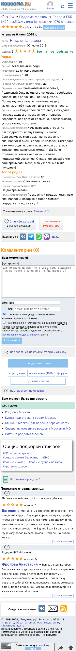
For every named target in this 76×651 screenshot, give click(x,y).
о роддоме (17, 373)
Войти (50, 8)
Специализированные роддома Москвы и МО (38, 428)
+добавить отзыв (54, 27)
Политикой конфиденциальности (21, 334)
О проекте (7, 622)
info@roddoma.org (12, 625)
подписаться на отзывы (26, 390)
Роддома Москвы (17, 412)
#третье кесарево (15, 466)
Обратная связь (26, 622)
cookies (44, 645)
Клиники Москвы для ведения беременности (37, 423)
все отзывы (41, 373)
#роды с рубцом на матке (46, 462)
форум (62, 373)
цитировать (10, 263)
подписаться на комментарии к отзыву (37, 352)
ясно (33, 648)
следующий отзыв (38, 363)
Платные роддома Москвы (24, 434)
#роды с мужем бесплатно (21, 457)
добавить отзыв (38, 381)
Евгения (9, 510)
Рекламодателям (48, 622)
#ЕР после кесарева (16, 453)
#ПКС (45, 457)
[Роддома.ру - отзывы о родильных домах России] (16, 5)
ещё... (55, 236)
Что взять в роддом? (24, 479)
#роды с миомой (14, 462)
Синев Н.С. (41, 211)
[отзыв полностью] (63, 541)
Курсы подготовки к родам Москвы (31, 417)
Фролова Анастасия (20, 564)
